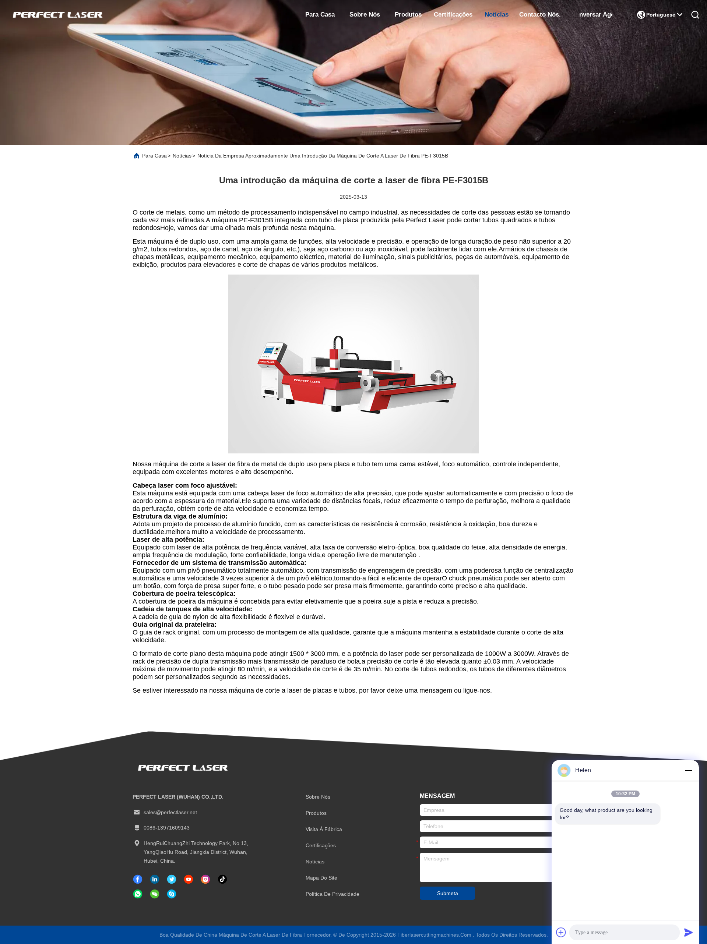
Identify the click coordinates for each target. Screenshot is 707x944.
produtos (408, 14)
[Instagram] (205, 879)
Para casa (320, 14)
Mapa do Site (321, 878)
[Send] (688, 932)
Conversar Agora (595, 14)
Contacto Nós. (540, 14)
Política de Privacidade (332, 894)
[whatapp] (138, 894)
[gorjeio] (171, 879)
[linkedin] (155, 879)
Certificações (453, 14)
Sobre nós (364, 14)
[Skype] (171, 894)
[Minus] (688, 770)
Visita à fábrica (324, 829)
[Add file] (561, 932)
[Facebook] (138, 879)
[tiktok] (188, 879)
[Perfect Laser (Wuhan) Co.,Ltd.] (56, 14)
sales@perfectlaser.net (170, 812)
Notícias (497, 14)
